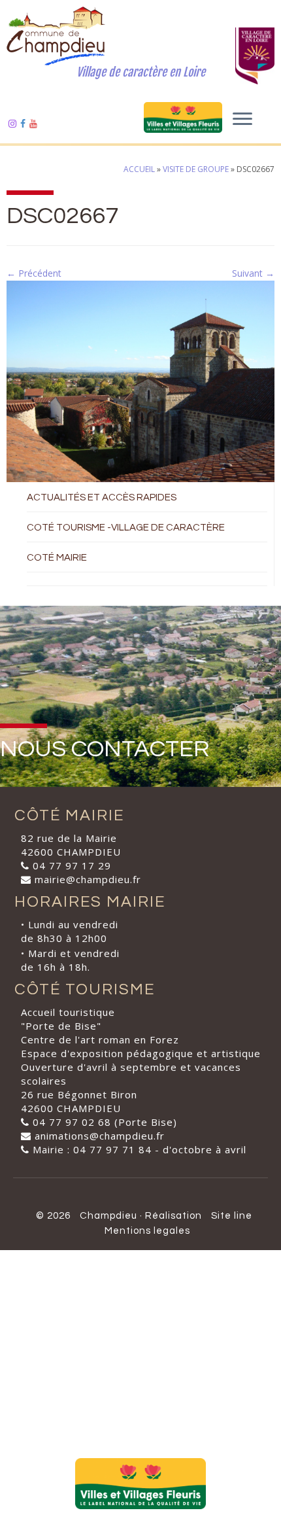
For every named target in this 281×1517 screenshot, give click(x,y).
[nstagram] (14, 123)
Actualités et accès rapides (101, 497)
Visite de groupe (196, 169)
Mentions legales (147, 1231)
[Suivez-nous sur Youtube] (35, 123)
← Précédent (34, 273)
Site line (231, 1216)
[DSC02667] (140, 380)
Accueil (139, 169)
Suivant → (253, 273)
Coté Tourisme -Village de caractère (126, 527)
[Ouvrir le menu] (242, 120)
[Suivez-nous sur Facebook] (24, 123)
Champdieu (108, 1216)
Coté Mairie (57, 558)
